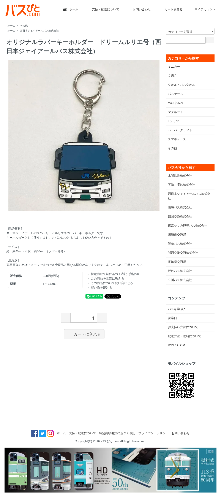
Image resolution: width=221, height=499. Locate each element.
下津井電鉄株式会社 (181, 184)
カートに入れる (87, 334)
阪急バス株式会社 (180, 243)
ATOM (181, 345)
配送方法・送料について (184, 336)
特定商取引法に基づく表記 (117, 433)
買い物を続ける (101, 287)
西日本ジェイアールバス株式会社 (39, 30)
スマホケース (177, 139)
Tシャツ (173, 121)
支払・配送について (105, 9)
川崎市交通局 (177, 234)
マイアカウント (205, 9)
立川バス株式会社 (180, 280)
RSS (171, 345)
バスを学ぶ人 (177, 309)
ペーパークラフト (180, 130)
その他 (24, 25)
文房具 (172, 75)
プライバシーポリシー (153, 433)
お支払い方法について (183, 327)
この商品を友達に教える (107, 278)
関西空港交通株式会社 (183, 252)
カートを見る (173, 9)
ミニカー (174, 66)
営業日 (172, 318)
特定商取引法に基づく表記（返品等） (116, 274)
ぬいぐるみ (175, 103)
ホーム (73, 9)
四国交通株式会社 (180, 216)
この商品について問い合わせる (112, 283)
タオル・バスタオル (181, 84)
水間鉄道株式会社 (180, 175)
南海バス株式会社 (180, 207)
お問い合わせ (142, 9)
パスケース (175, 93)
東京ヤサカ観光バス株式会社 (187, 225)
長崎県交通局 (177, 262)
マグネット (175, 112)
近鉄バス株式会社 (180, 271)
